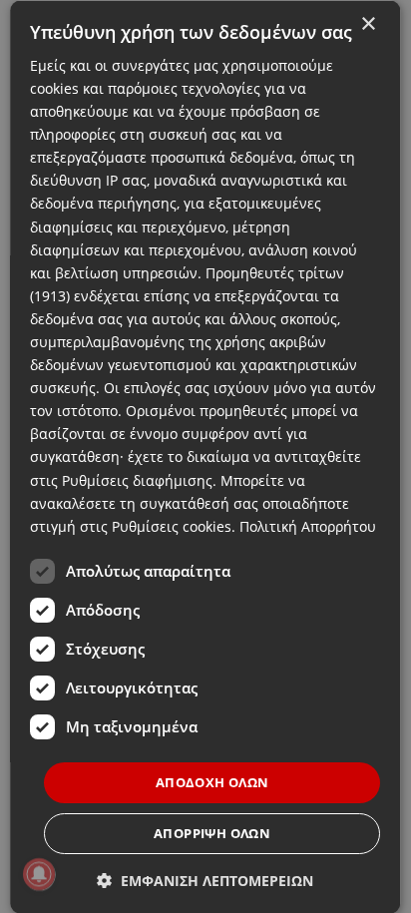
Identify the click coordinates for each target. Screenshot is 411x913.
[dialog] (205, 456)
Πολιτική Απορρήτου (307, 525)
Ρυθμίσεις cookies (171, 525)
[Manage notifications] (39, 874)
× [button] (368, 23)
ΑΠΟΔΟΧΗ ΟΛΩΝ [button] (212, 781)
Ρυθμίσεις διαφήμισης (137, 479)
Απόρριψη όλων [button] (212, 833)
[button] (206, 880)
